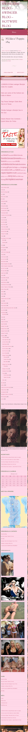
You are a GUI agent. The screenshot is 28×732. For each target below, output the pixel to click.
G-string (3, 167)
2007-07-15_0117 (21, 72)
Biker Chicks (3, 196)
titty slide (2, 382)
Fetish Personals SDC (14, 432)
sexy (10, 176)
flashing (2, 249)
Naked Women (4, 282)
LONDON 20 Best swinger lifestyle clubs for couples (11, 457)
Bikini (16, 155)
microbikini (5, 170)
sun (17, 176)
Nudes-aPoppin (4, 289)
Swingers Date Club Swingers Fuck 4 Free (9, 683)
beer (2, 194)
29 (17, 485)
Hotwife (2, 254)
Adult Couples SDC (14, 441)
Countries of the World (5, 215)
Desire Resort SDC (14, 419)
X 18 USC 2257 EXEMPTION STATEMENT (9, 545)
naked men (22, 170)
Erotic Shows (3, 226)
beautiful (11, 155)
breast (10, 158)
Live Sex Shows (5, 341)
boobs (4, 158)
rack (5, 176)
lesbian (19, 167)
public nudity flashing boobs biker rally (8, 307)
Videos (3, 380)
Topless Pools (6, 377)
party (2, 300)
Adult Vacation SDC (14, 416)
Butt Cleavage (3, 208)
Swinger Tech (3, 333)
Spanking (4, 242)
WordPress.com (13, 730)
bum (22, 158)
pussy (2, 176)
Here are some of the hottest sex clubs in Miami (10, 459)
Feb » (5, 487)
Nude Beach (4, 344)
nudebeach (20, 173)
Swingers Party (5, 368)
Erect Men (3, 222)
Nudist (2, 291)
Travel (3, 373)
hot (13, 167)
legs (16, 167)
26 (6, 485)
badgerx (19, 50)
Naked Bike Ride (4, 277)
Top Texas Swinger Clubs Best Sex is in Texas (10, 461)
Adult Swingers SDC (14, 436)
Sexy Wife (3, 310)
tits (7, 179)
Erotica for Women (4, 229)
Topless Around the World (6, 387)
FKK (2, 245)
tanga (22, 176)
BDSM (3, 240)
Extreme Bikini (3, 231)
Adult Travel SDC (14, 415)
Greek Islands (6, 375)
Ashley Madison (4, 187)
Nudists (2, 293)
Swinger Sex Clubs (5, 364)
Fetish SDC (14, 437)
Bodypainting (3, 201)
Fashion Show (6, 359)
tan (19, 176)
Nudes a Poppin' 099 (8, 72)
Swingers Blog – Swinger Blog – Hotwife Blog (10, 15)
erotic (17, 161)
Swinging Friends (5, 371)
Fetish (2, 236)
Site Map (2, 538)
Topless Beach (4, 389)
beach (6, 155)
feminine (22, 164)
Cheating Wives (4, 210)
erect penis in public (11, 161)
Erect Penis (3, 224)
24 (25, 483)
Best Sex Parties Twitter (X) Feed (7, 536)
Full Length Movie (5, 339)
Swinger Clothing (5, 355)
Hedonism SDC (14, 423)
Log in (2, 698)
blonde (20, 155)
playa (24, 173)
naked (17, 170)
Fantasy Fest (3, 233)
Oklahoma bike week (5, 298)
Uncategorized (4, 392)
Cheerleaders (3, 212)
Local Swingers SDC (14, 433)
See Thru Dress (5, 350)
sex (7, 176)
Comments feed (4, 702)
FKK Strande (3, 247)
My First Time (3, 268)
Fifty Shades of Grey (5, 238)
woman (19, 179)
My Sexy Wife (3, 270)
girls (10, 167)
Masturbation (3, 261)
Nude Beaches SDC (14, 430)
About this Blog (4, 679)
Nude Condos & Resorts (7, 346)
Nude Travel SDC (14, 428)
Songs (2, 317)
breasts (17, 158)
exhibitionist (7, 164)
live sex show (3, 259)
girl (8, 167)
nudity (2, 296)
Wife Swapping (4, 396)
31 (25, 485)
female (16, 164)
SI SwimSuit (3, 312)
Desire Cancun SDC (14, 426)
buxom (4, 161)
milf (10, 170)
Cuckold (2, 217)
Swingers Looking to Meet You (6, 543)
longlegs (24, 167)
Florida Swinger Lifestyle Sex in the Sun (8, 464)
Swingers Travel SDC (14, 418)
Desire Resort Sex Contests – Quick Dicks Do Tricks (11, 466)
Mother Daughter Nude (5, 263)
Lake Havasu (3, 256)
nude (15, 173)
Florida (5, 366)
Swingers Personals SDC (14, 434)
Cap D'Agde (4, 337)
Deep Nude (3, 219)
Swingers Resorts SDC (14, 421)
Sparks (2, 319)
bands (2, 189)
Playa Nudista (3, 305)
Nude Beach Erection (5, 284)
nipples (9, 173)
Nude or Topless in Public (6, 286)
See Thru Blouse (5, 348)
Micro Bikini (6, 361)
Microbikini (4, 314)
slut (14, 176)
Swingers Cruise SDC (14, 425)
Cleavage (5, 357)
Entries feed (3, 700)
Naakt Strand (3, 273)
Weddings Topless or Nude (6, 394)
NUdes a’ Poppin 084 (6, 50)
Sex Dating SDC (14, 439)
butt (25, 158)
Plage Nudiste (3, 303)
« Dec (2, 487)
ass (2, 155)
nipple (3, 173)
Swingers (21, 59)
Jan (2, 38)
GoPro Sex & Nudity (5, 252)
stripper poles (3, 321)
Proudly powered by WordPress (11, 728)
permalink (9, 60)
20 (10, 483)
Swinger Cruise (4, 326)
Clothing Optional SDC (14, 429)
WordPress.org (4, 705)
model (13, 170)
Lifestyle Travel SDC (14, 422)
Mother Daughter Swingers (6, 266)
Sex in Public (4, 353)
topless (12, 179)
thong (3, 179)
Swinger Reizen (4, 328)
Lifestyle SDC (14, 440)
